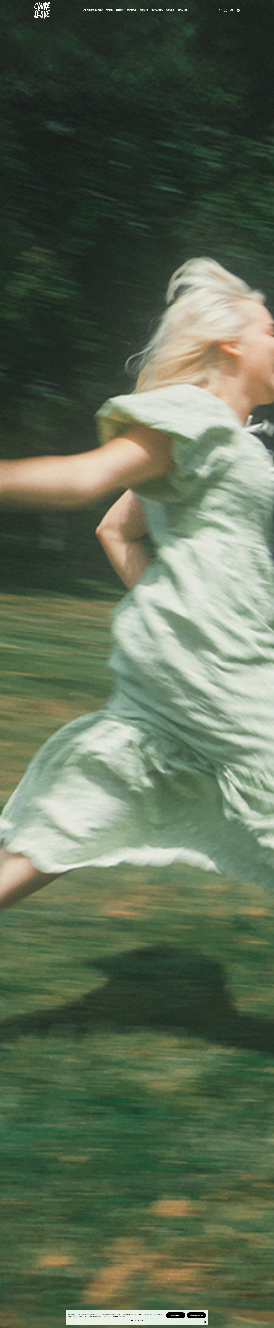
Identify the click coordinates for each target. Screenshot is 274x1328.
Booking (157, 10)
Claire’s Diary (93, 10)
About (144, 10)
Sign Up (182, 10)
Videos (131, 10)
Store (170, 10)
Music (120, 10)
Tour (109, 10)
